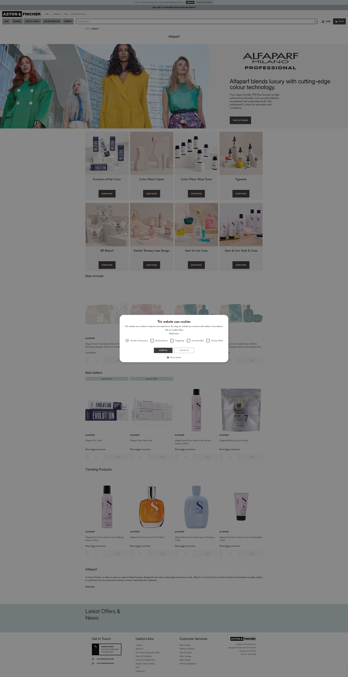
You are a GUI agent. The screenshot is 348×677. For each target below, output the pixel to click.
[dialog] (174, 338)
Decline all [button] (184, 350)
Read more (174, 333)
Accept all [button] (163, 350)
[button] (174, 357)
